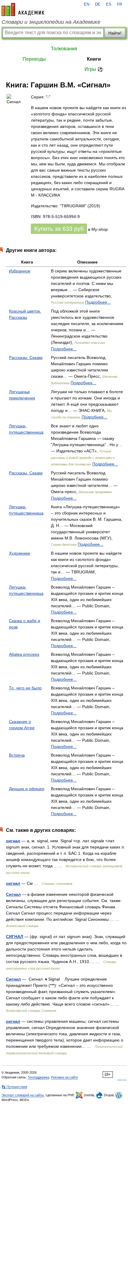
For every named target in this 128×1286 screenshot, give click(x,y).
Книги (94, 59)
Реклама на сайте (64, 1077)
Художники (19, 553)
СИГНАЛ (14, 936)
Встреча (17, 755)
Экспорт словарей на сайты (22, 1095)
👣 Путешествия (14, 1087)
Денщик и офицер (26, 788)
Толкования (64, 48)
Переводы (34, 59)
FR (119, 4)
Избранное (19, 271)
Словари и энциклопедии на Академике (50, 22)
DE (97, 4)
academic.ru (22, 9)
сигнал (13, 840)
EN (86, 4)
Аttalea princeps (24, 654)
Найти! (114, 33)
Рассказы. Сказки (26, 357)
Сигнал (13, 894)
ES (108, 4)
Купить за (59, 228)
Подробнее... (98, 302)
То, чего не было (25, 688)
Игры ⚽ (94, 69)
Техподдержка (38, 1077)
